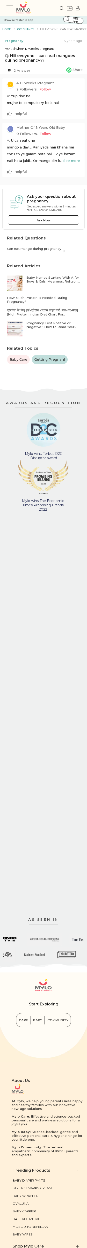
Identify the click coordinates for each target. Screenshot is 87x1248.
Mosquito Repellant (31, 1227)
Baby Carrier (24, 1211)
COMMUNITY (57, 1020)
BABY (37, 1020)
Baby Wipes (23, 1234)
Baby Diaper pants (29, 1180)
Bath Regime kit (26, 1219)
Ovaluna (21, 1203)
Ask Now (44, 220)
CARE (23, 1020)
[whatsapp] (74, 70)
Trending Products (31, 1170)
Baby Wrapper (25, 1196)
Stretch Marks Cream (32, 1188)
